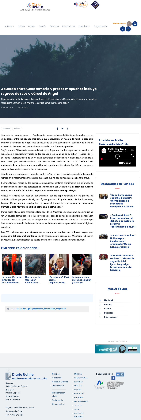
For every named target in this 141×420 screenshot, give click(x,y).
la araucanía (49, 309)
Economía (78, 398)
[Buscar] (122, 28)
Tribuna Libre (58, 385)
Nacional (6, 129)
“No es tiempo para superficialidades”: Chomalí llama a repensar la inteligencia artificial (122, 201)
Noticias (8, 26)
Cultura (31, 26)
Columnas (56, 378)
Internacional (68, 26)
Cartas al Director (60, 382)
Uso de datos (58, 404)
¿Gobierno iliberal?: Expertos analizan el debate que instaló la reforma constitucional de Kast (122, 221)
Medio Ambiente (81, 401)
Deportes (54, 26)
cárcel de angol (23, 309)
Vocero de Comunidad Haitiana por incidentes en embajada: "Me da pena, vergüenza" (122, 241)
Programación (101, 26)
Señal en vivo (58, 400)
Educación (79, 394)
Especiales (84, 26)
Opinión (42, 26)
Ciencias (78, 386)
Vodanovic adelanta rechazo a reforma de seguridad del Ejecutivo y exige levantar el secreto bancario (122, 262)
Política (21, 26)
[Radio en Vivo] (129, 23)
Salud (77, 409)
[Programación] (134, 23)
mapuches (61, 309)
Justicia (78, 405)
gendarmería (37, 309)
